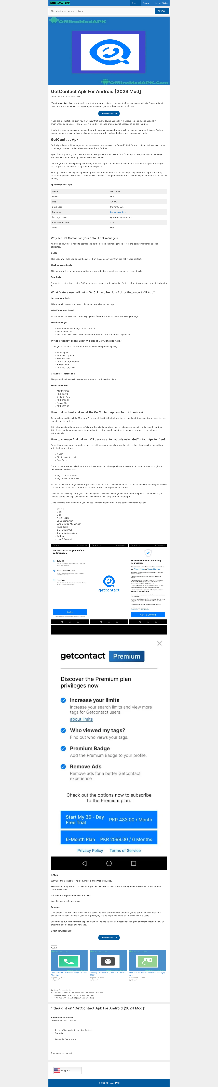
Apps (134, 3)
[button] (138, 3)
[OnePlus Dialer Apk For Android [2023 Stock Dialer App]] (69, 960)
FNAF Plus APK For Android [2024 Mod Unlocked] (74, 998)
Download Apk (109, 113)
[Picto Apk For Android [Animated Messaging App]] (147, 960)
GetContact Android (62, 993)
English (65, 1070)
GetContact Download (94, 993)
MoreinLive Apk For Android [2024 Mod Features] (74, 995)
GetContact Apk (77, 993)
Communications (118, 212)
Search (162, 11)
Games (146, 3)
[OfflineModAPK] (60, 3)
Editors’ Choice (161, 3)
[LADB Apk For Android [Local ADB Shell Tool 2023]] (108, 960)
